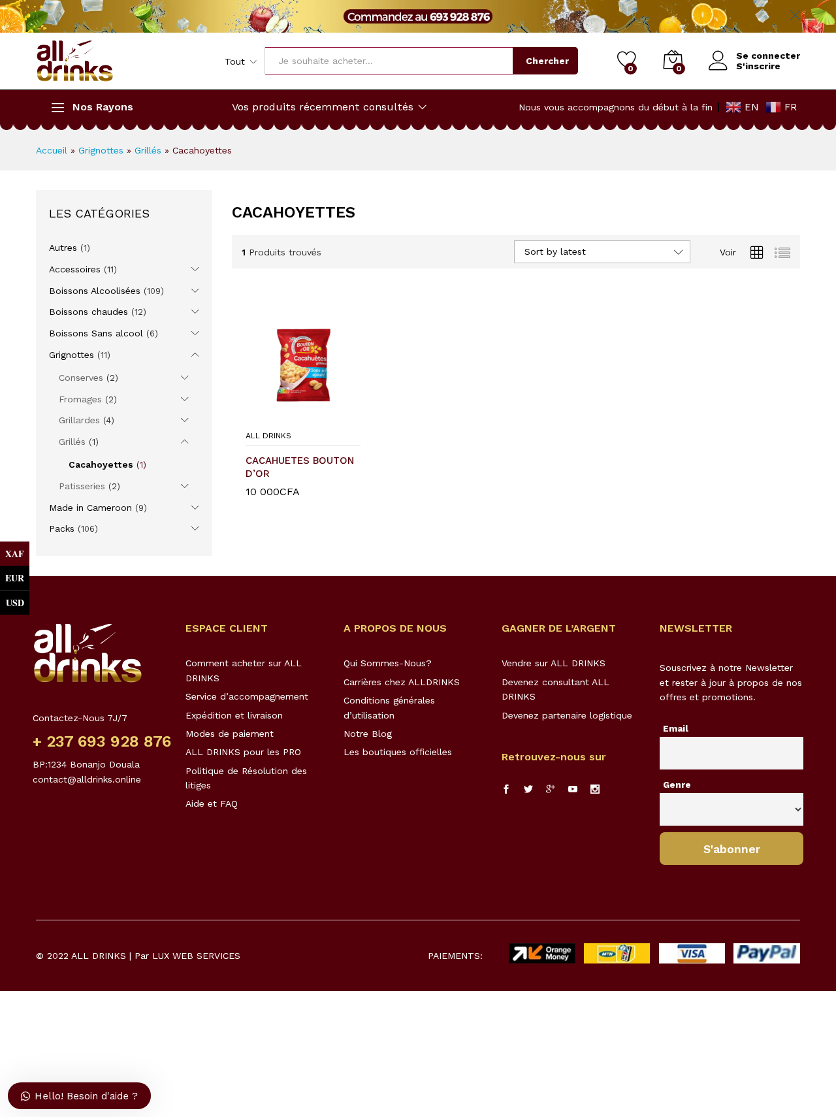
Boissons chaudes (88, 311)
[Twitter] (528, 790)
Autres (63, 247)
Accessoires (75, 269)
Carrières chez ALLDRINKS (402, 682)
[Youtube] (573, 790)
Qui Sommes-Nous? (388, 663)
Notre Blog (368, 733)
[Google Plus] (550, 790)
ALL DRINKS (268, 435)
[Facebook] (506, 790)
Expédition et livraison (234, 715)
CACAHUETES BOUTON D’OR (300, 467)
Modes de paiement (229, 733)
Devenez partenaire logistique (567, 715)
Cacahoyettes (101, 464)
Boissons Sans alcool (96, 333)
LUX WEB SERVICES (196, 955)
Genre (677, 784)
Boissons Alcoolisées (94, 290)
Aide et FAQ (211, 803)
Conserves (81, 377)
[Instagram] (595, 790)
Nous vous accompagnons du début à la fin (616, 107)
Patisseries (82, 486)
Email (675, 728)
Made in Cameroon (90, 507)
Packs (61, 528)
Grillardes (79, 420)
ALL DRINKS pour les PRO (243, 752)
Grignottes (100, 150)
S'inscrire (758, 66)
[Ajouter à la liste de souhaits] (316, 415)
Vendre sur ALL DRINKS (553, 663)
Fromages (80, 399)
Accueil (51, 150)
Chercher (547, 61)
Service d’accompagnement (246, 696)
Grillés (148, 150)
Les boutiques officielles (398, 752)
